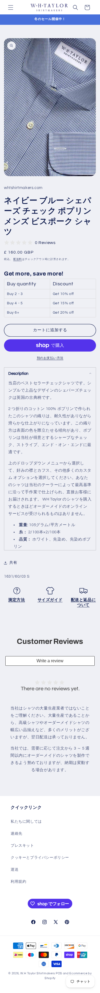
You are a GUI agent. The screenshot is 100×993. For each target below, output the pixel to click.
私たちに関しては (26, 821)
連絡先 (16, 834)
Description (18, 374)
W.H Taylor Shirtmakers (37, 973)
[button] (11, 7)
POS (59, 973)
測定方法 (16, 600)
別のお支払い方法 (50, 358)
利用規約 (18, 882)
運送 (14, 870)
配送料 (17, 259)
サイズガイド (50, 600)
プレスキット (22, 846)
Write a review (50, 661)
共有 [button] (13, 563)
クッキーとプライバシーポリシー (40, 858)
